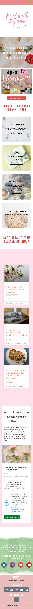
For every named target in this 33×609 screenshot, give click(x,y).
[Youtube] (29, 565)
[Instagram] (12, 565)
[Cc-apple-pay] (11, 589)
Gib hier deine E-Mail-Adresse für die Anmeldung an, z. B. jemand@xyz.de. (16, 477)
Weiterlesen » (10, 299)
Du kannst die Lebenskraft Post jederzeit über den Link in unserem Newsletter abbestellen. (16, 489)
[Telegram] (4, 565)
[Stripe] (16, 589)
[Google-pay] (6, 589)
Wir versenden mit (16, 594)
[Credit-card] (21, 589)
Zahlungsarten (16, 584)
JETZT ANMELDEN (12, 517)
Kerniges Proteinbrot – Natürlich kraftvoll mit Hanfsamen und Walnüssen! (16, 374)
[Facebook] (20, 565)
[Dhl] (16, 599)
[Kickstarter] (26, 589)
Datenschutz (22, 605)
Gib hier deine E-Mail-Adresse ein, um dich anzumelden (15, 468)
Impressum (27, 605)
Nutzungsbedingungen (17, 509)
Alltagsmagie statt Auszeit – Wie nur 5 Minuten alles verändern (16, 332)
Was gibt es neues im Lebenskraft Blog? (16, 239)
